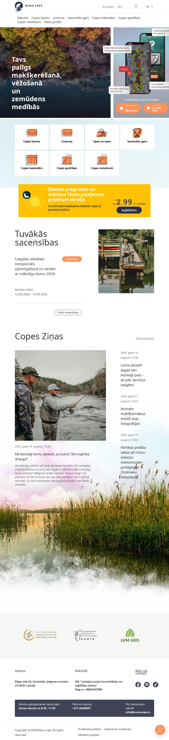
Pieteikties (72, 259)
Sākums (22, 18)
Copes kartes (41, 18)
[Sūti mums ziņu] (160, 730)
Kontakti (108, 7)
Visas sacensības (68, 312)
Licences (59, 18)
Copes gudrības (129, 18)
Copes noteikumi (29, 22)
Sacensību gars (78, 18)
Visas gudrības (145, 338)
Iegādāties (129, 210)
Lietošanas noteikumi (117, 729)
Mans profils (53, 22)
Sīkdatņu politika (88, 735)
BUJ (120, 7)
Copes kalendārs (103, 18)
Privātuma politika (89, 729)
